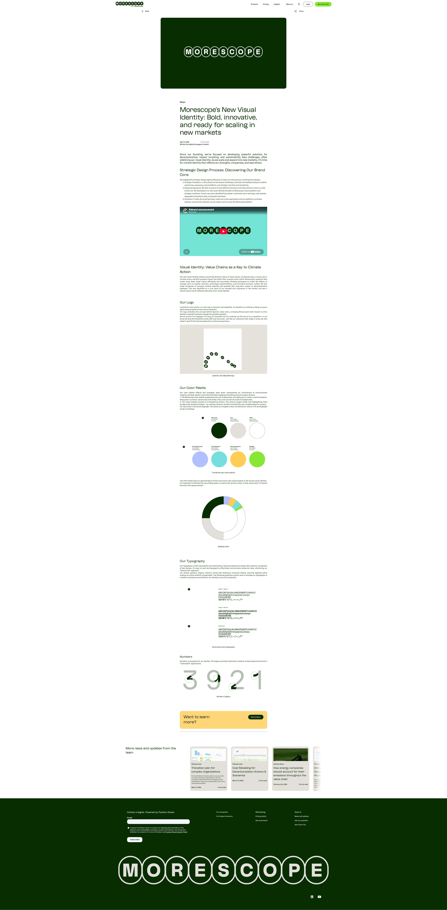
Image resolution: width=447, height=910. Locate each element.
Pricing (266, 4)
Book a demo (256, 717)
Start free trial (323, 4)
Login (308, 4)
